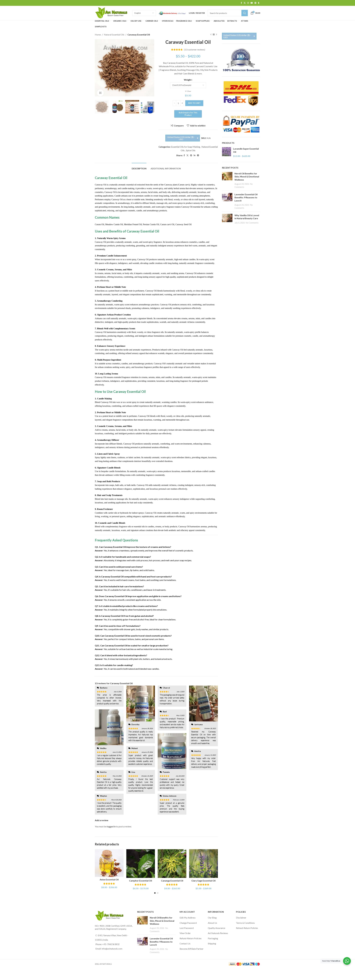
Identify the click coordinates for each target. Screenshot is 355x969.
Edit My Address (188, 917)
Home (98, 34)
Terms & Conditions (245, 923)
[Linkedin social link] (194, 155)
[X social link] (244, 3)
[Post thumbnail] (227, 180)
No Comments (252, 223)
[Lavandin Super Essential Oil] (226, 152)
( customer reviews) (194, 49)
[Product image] (109, 863)
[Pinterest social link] (255, 3)
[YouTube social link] (252, 3)
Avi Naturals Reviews (218, 933)
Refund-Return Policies (190, 938)
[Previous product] (211, 34)
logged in (111, 826)
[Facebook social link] (241, 3)
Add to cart (194, 103)
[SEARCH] (244, 13)
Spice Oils (190, 150)
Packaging (213, 938)
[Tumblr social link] (258, 3)
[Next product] (216, 34)
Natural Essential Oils (114, 34)
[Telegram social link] (198, 155)
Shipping (212, 943)
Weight (188, 79)
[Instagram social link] (248, 3)
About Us (212, 923)
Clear (189, 91)
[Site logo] (112, 12)
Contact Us (185, 943)
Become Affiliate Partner (191, 948)
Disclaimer (241, 917)
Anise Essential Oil (109, 879)
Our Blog (212, 917)
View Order (185, 933)
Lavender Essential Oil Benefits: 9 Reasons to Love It (246, 197)
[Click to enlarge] (100, 92)
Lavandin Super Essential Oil (246, 150)
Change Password (188, 923)
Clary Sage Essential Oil (203, 880)
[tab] (139, 167)
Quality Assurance (216, 928)
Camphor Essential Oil (140, 880)
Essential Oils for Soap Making (185, 146)
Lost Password (187, 928)
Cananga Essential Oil (172, 880)
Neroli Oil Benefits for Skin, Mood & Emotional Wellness (246, 176)
